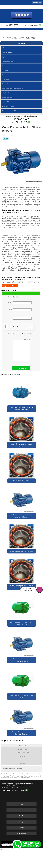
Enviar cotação (21, 368)
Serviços (21, 43)
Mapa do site (21, 833)
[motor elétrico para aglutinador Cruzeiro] (21, 428)
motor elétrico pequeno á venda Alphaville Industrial (21, 409)
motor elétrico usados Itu (21, 480)
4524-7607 (13, 25)
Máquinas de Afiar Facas (9, 93)
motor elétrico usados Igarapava (21, 551)
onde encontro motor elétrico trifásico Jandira (21, 696)
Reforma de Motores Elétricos (10, 111)
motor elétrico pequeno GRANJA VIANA (21, 587)
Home (22, 804)
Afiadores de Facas (7, 52)
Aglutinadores (6, 57)
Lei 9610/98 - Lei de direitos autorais (21, 777)
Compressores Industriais (9, 66)
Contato (21, 827)
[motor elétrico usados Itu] (21, 464)
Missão (21, 816)
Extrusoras (5, 70)
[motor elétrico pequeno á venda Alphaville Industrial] (21, 391)
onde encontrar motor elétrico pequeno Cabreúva (21, 516)
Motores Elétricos (7, 102)
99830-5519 (33, 25)
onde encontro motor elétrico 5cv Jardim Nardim (21, 623)
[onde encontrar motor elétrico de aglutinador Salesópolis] (21, 716)
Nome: (10, 302)
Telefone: (28, 316)
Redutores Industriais (8, 106)
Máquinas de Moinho (8, 97)
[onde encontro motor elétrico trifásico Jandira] (21, 679)
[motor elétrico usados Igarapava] (21, 535)
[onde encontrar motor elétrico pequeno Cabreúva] (21, 499)
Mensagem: (26, 339)
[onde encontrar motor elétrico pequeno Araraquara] (21, 643)
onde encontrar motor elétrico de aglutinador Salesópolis (21, 733)
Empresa (21, 810)
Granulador (5, 79)
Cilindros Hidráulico (7, 61)
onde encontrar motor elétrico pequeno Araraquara (21, 660)
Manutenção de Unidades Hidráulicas (12, 88)
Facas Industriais (7, 75)
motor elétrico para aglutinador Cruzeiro (21, 445)
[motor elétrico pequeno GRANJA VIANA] (21, 570)
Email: (10, 309)
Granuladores (6, 84)
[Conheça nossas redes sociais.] (39, 590)
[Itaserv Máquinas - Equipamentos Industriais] (21, 15)
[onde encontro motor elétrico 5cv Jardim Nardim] (21, 606)
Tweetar (6, 139)
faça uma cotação (10, 286)
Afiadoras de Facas (7, 48)
